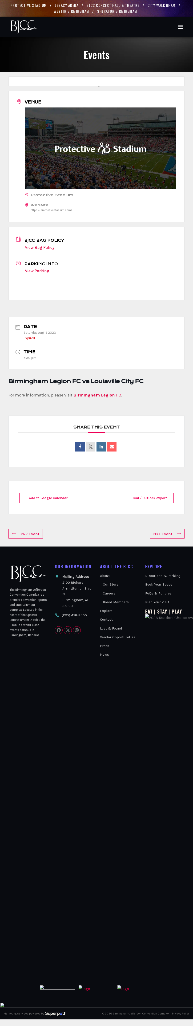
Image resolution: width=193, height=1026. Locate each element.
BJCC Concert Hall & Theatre (113, 5)
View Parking (37, 270)
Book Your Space (158, 584)
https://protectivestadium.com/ (51, 210)
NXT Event (162, 533)
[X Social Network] (90, 447)
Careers (109, 593)
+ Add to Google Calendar (47, 498)
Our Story (110, 584)
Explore (106, 611)
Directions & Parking (163, 576)
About (105, 576)
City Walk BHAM (162, 5)
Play (177, 611)
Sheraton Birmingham (117, 11)
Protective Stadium (29, 5)
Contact (106, 619)
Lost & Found (111, 628)
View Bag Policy (39, 247)
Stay (162, 611)
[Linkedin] (101, 447)
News (104, 654)
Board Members (116, 602)
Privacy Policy (180, 1013)
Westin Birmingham (71, 11)
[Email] (112, 447)
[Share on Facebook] (80, 447)
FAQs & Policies (158, 593)
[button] (180, 27)
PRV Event (30, 533)
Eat (149, 611)
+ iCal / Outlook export (148, 498)
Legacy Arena (66, 5)
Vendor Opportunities (117, 637)
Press (104, 646)
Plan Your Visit (157, 602)
